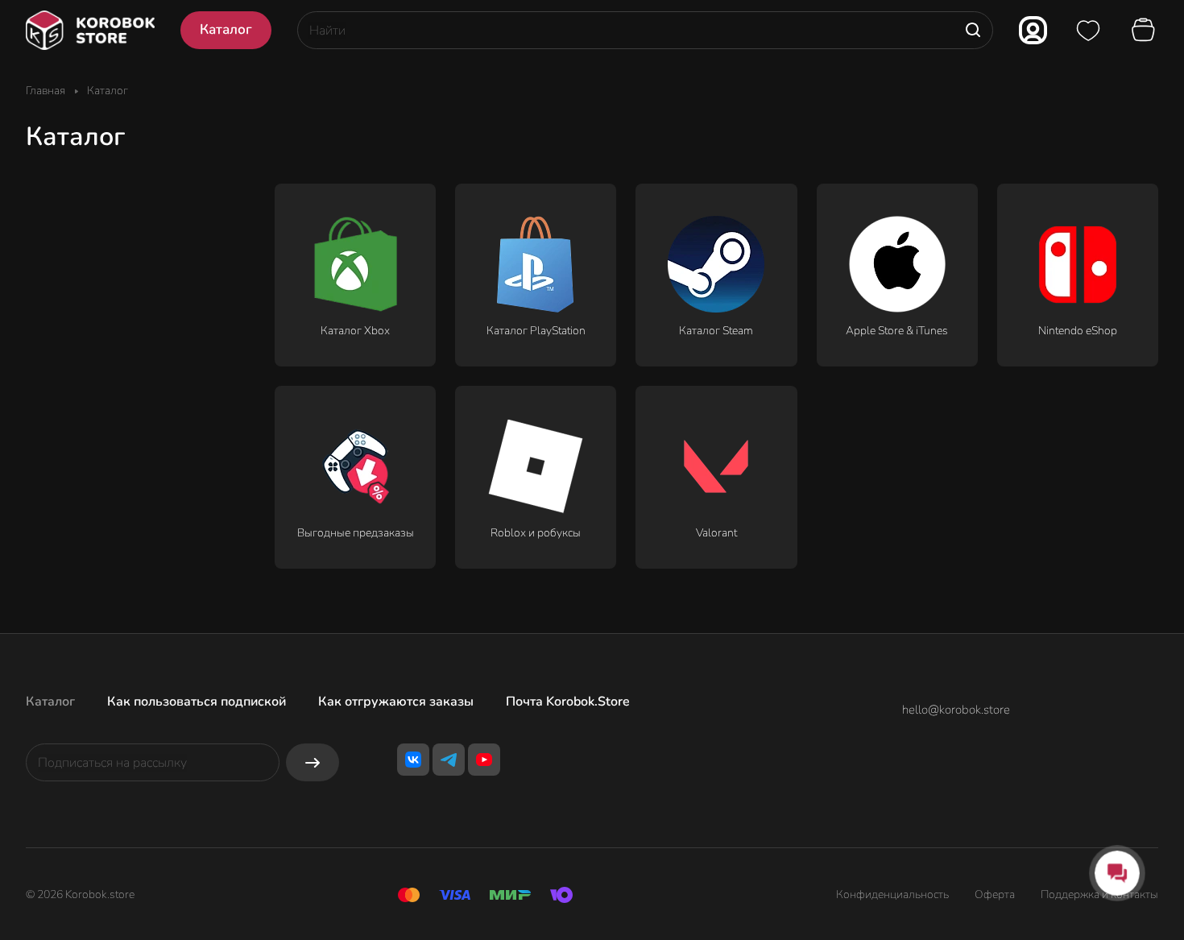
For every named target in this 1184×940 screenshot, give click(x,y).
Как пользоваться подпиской (196, 701)
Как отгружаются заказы (396, 701)
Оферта (995, 894)
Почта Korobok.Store (568, 701)
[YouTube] (484, 759)
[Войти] (1033, 30)
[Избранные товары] (1088, 31)
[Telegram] (449, 759)
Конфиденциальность (892, 894)
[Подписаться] (312, 762)
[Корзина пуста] (1145, 30)
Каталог (50, 701)
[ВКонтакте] (413, 759)
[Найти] (973, 30)
